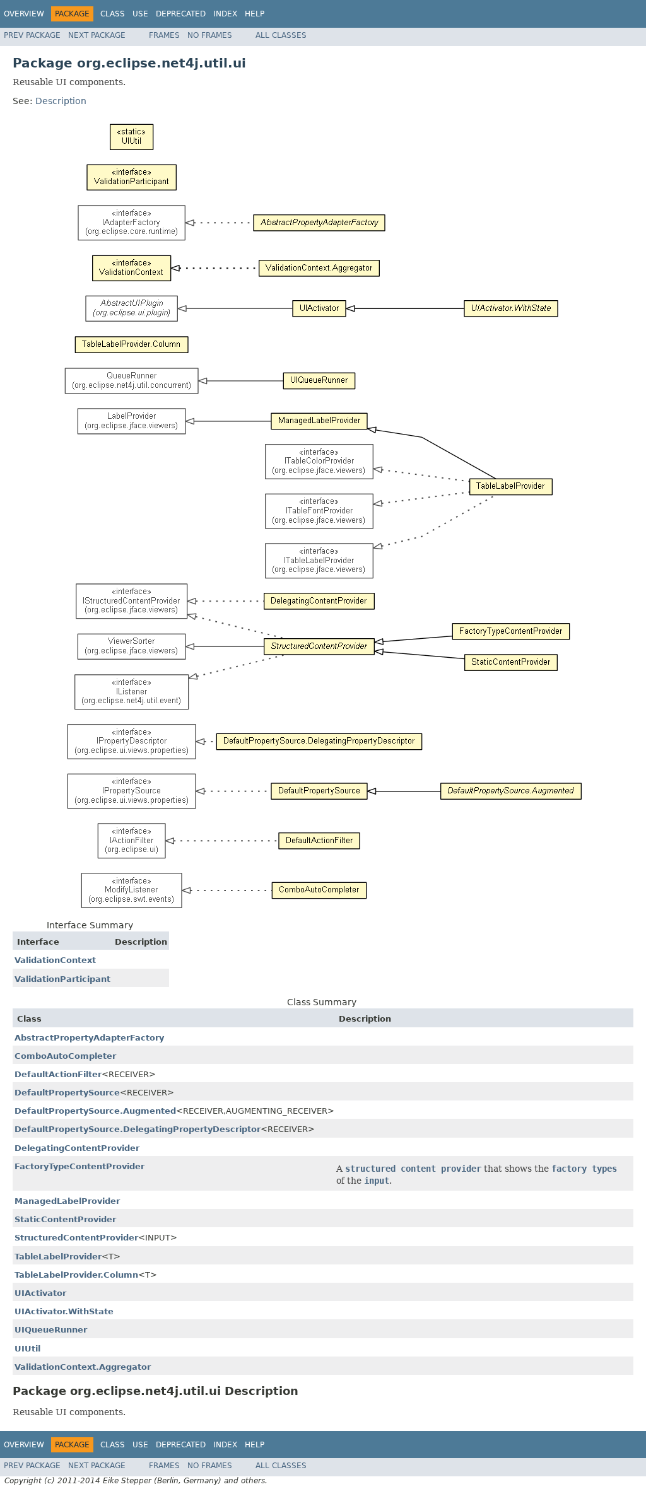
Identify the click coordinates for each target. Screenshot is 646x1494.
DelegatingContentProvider (77, 1148)
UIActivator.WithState (64, 1311)
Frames (164, 35)
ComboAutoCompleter (65, 1056)
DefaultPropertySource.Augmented (95, 1111)
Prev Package (32, 35)
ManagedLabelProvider (67, 1201)
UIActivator (40, 1293)
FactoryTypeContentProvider (79, 1166)
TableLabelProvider (58, 1256)
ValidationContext (55, 960)
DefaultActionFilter (58, 1074)
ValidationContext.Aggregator (83, 1367)
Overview (24, 13)
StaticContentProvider (65, 1219)
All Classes (281, 35)
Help (254, 13)
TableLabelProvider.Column (76, 1275)
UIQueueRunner (51, 1329)
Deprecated (181, 13)
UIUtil (27, 1348)
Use (140, 13)
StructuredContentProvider (76, 1237)
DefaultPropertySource (67, 1092)
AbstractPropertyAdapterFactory (89, 1037)
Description (60, 101)
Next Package (97, 35)
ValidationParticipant (62, 979)
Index (225, 13)
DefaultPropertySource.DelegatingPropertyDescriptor (138, 1129)
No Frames (209, 35)
